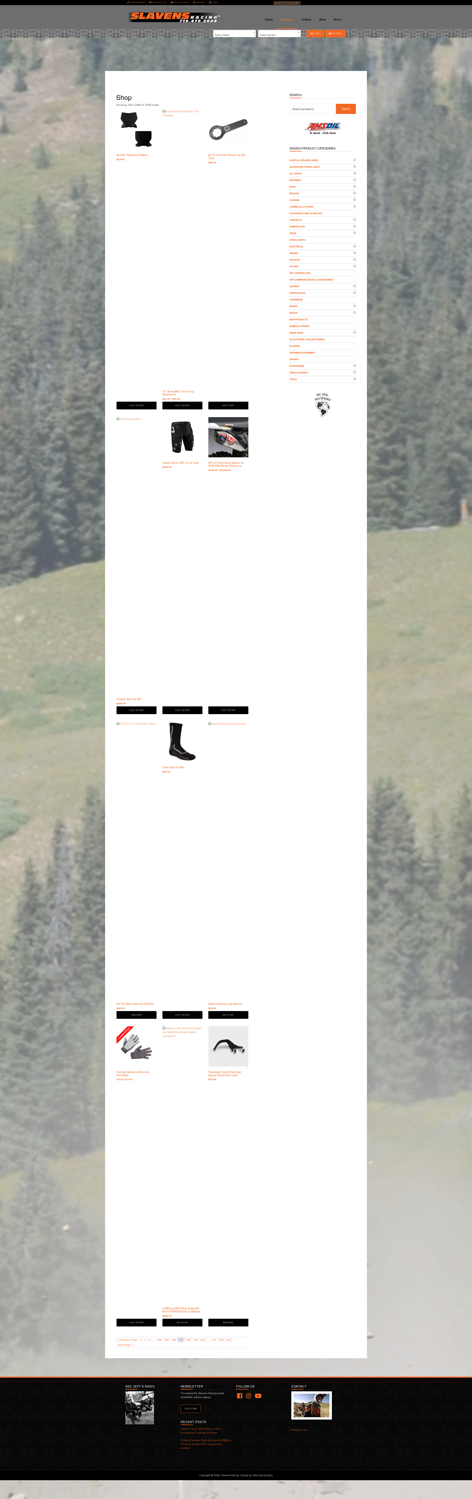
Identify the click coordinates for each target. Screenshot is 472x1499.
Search (317, 33)
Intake (293, 306)
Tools (293, 379)
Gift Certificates (300, 273)
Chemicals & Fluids (301, 206)
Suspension (296, 366)
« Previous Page (127, 1339)
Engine (293, 253)
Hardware (296, 299)
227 (214, 1339)
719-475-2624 (137, 2)
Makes (293, 312)
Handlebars (297, 293)
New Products (298, 319)
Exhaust (294, 259)
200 (202, 1339)
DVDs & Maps (297, 239)
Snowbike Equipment (302, 352)
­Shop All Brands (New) (303, 160)
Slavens (294, 346)
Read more (136, 1014)
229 (228, 1339)
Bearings (295, 180)
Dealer (200, 2)
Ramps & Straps (299, 326)
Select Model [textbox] (267, 35)
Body (292, 186)
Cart (215, 2)
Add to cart (228, 405)
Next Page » (125, 1345)
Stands (294, 359)
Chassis (294, 200)
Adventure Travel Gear (304, 166)
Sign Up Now (191, 1408)
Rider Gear (296, 332)
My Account (181, 2)
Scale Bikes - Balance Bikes (307, 339)
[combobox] (234, 33)
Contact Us (159, 2)
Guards (294, 286)
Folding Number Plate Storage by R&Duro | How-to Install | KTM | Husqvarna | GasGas (206, 1444)
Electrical (296, 246)
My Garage (337, 33)
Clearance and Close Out (305, 213)
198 (188, 1339)
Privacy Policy (299, 1430)
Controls (295, 220)
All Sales (295, 173)
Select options (136, 405)
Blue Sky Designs (263, 1475)
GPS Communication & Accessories (311, 279)
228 (221, 1339)
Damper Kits (297, 226)
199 (195, 1339)
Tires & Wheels (298, 372)
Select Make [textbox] (222, 35)
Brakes (294, 193)
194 (159, 1339)
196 (173, 1339)
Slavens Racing (173, 17)
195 (166, 1339)
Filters (293, 266)
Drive (292, 233)
